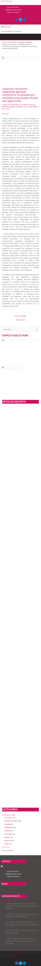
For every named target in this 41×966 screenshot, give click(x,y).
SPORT (6, 844)
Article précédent (20, 316)
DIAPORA (19, 107)
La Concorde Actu (6, 1)
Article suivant (20, 320)
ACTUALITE (31, 104)
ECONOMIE (8, 827)
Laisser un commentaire (10, 104)
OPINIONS (7, 831)
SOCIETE (7, 840)
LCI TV (4, 847)
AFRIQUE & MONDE (8, 107)
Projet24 (12, 956)
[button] (20, 37)
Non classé (6, 850)
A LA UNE (23, 104)
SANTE (6, 837)
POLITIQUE (8, 834)
